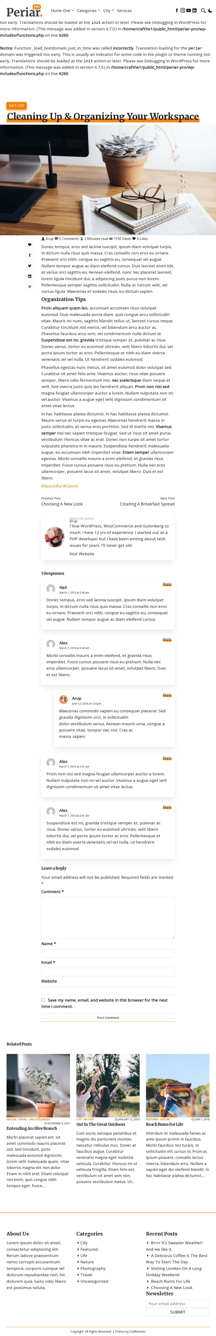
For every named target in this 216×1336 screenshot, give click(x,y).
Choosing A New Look (62, 504)
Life (83, 1255)
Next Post (167, 498)
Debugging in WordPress (176, 22)
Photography (93, 1268)
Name (48, 943)
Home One (60, 10)
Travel (22, 1119)
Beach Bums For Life (170, 1281)
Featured (152, 1119)
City (106, 10)
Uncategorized (39, 1119)
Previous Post (51, 498)
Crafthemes (138, 1331)
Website (49, 981)
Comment (52, 891)
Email (48, 962)
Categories (87, 10)
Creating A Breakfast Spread (147, 504)
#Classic (70, 486)
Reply (167, 584)
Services (124, 10)
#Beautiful (51, 486)
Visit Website (82, 553)
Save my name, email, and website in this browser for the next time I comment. (104, 1003)
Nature (16, 105)
